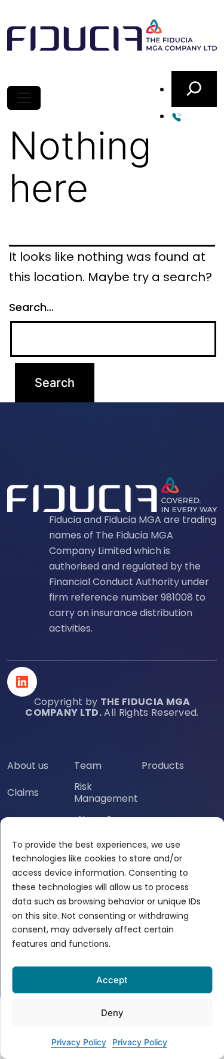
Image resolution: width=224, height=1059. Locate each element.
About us (27, 766)
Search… (31, 307)
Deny (112, 1012)
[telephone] (194, 116)
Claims (23, 793)
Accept (112, 980)
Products (163, 766)
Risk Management (106, 793)
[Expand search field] (194, 89)
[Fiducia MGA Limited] (112, 35)
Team (88, 766)
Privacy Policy (78, 1042)
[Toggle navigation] (24, 98)
